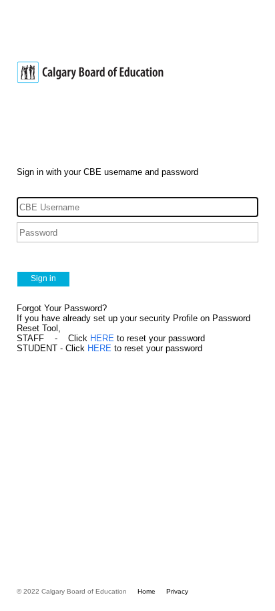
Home (147, 591)
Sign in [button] (43, 278)
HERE (102, 338)
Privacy (177, 591)
